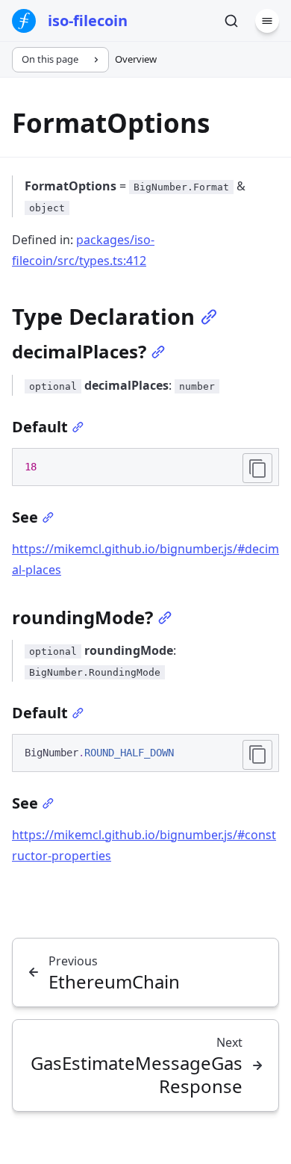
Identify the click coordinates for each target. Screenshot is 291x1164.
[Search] (231, 21)
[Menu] (267, 21)
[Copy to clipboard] (257, 468)
